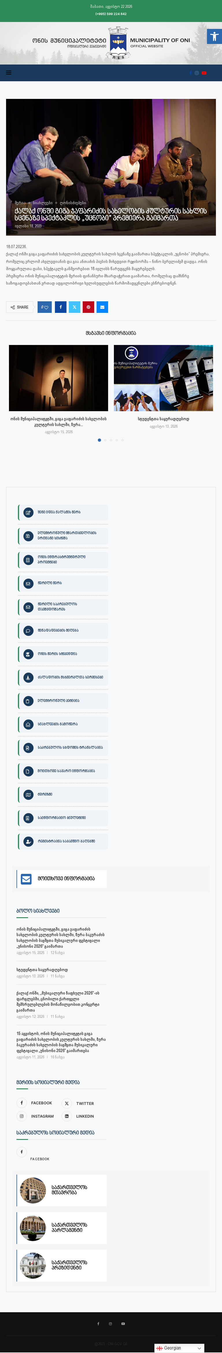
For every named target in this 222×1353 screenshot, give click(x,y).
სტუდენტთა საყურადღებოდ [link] (163, 418)
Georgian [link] (172, 1348)
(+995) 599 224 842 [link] (111, 14)
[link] (214, 36)
